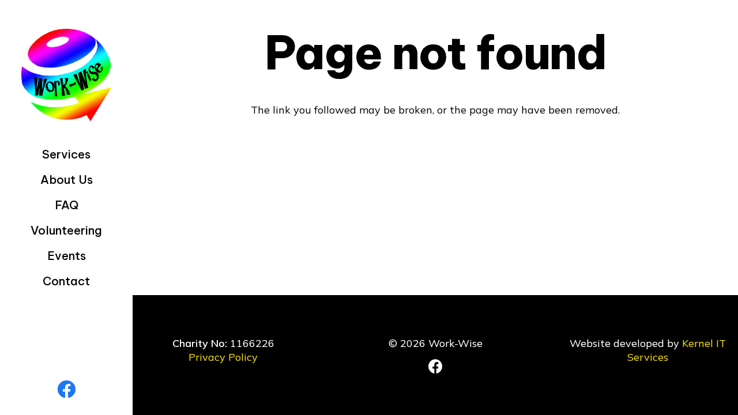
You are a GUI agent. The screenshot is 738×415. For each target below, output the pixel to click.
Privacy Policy (223, 357)
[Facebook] (66, 389)
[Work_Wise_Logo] (66, 75)
